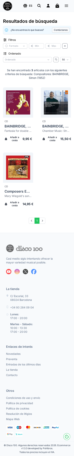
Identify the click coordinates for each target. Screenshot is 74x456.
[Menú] (66, 6)
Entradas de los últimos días (23, 364)
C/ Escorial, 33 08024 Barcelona (21, 297)
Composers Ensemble (18, 191)
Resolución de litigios (19, 413)
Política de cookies (17, 408)
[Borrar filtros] (65, 46)
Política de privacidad (19, 403)
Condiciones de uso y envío (23, 397)
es (30, 5)
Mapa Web (13, 419)
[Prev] (32, 221)
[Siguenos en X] (25, 271)
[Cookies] (66, 436)
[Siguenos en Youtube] (8, 271)
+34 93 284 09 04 (22, 307)
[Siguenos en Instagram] (17, 271)
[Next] (42, 221)
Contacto (11, 375)
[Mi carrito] (57, 5)
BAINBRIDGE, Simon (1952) (18, 126)
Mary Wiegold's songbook (18, 196)
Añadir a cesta (14, 139)
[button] (28, 5)
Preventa (11, 359)
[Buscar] (39, 5)
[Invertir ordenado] (56, 59)
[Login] (48, 5)
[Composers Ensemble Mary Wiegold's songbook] (18, 168)
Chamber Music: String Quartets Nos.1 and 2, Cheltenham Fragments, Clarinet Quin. (55, 130)
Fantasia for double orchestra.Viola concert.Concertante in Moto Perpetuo (18, 130)
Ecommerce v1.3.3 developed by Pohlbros (45, 447)
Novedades (13, 353)
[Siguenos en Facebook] (33, 271)
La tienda (12, 369)
